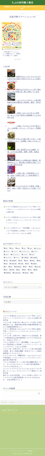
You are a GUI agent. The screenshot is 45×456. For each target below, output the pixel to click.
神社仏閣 (38, 266)
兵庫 (27, 260)
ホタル (32, 254)
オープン (35, 251)
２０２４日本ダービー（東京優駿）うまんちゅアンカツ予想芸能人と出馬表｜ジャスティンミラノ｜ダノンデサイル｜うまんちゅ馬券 (23, 230)
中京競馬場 (25, 257)
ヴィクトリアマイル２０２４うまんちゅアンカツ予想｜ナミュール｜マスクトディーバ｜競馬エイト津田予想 (22, 371)
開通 (36, 269)
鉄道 (30, 269)
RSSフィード (11, 311)
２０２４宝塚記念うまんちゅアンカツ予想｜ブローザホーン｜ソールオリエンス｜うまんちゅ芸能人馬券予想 (23, 209)
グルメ (6, 254)
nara (24, 248)
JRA (6, 248)
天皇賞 (21, 263)
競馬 (25, 269)
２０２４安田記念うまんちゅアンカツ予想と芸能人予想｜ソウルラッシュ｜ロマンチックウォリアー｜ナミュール (23, 220)
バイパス (25, 254)
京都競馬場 (13, 260)
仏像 (21, 260)
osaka (30, 248)
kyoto (18, 248)
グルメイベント (15, 254)
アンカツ (7, 251)
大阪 (6, 263)
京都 (6, 260)
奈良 (28, 263)
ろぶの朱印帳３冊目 (22, 2)
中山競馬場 (34, 257)
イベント (15, 251)
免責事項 (30, 450)
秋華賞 (12, 269)
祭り (6, 269)
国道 (39, 260)
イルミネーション (25, 251)
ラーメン (17, 257)
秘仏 (19, 269)
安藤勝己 (35, 263)
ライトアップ (8, 257)
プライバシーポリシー (18, 450)
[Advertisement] (17, 428)
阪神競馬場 (8, 272)
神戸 (26, 266)
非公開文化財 (17, 272)
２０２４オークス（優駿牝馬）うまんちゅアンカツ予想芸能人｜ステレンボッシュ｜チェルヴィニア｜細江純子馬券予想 (22, 358)
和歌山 (33, 260)
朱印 (11, 266)
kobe (12, 248)
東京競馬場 (18, 266)
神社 (31, 266)
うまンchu (38, 248)
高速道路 (26, 272)
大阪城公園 (13, 263)
